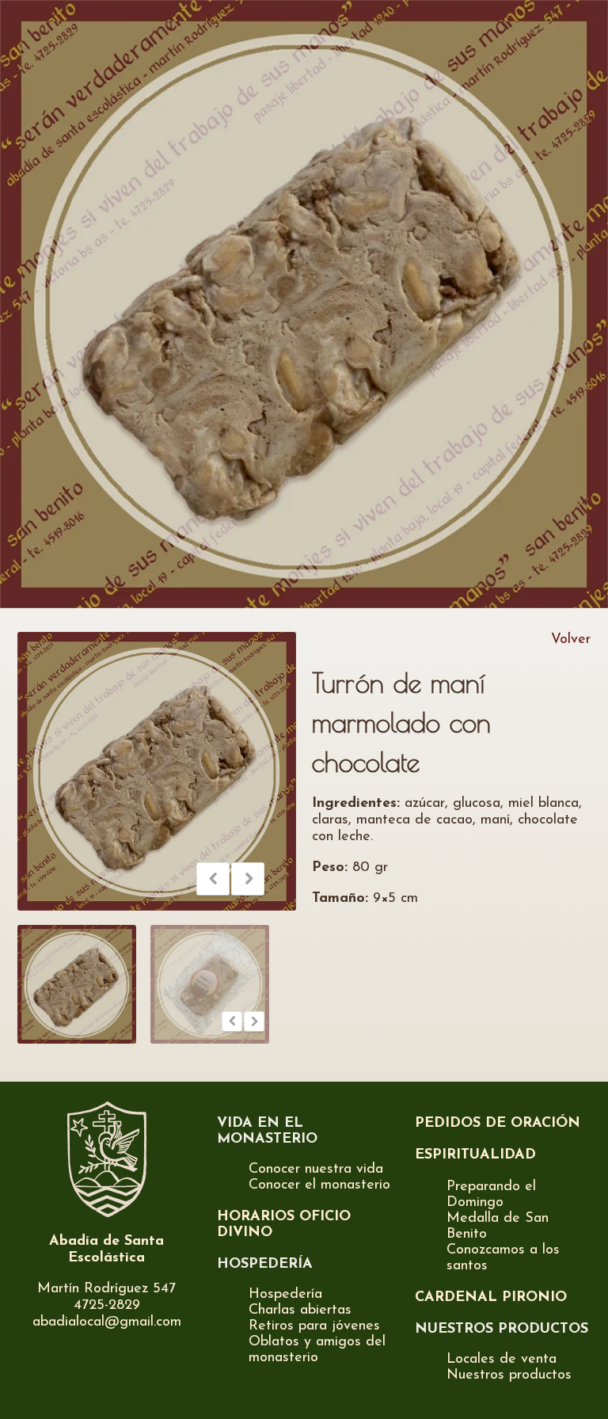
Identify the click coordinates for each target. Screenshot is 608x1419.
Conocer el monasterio (319, 1185)
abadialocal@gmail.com (106, 1322)
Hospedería (285, 1295)
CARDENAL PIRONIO (491, 1298)
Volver (571, 640)
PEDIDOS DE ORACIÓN (497, 1124)
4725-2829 (107, 1306)
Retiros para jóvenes (314, 1326)
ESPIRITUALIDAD (475, 1155)
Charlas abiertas (300, 1310)
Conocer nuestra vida (316, 1169)
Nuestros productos (509, 1375)
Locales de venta (501, 1359)
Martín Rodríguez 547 (106, 1289)
